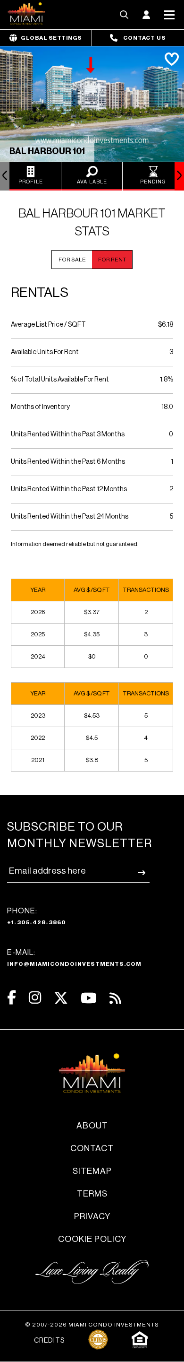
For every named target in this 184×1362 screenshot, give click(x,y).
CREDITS (49, 1340)
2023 (38, 715)
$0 (92, 656)
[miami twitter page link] (61, 998)
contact (92, 1148)
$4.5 (92, 738)
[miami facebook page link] (11, 997)
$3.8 (92, 760)
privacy (92, 1216)
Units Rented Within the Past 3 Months (68, 434)
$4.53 (92, 715)
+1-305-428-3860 (36, 922)
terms (92, 1193)
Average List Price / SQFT (48, 324)
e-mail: (74, 958)
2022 (38, 738)
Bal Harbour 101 (47, 151)
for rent (112, 259)
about (92, 1125)
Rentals (39, 292)
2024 (38, 656)
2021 (37, 760)
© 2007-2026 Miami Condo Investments (92, 1324)
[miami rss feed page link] (115, 997)
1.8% (166, 379)
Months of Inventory (40, 407)
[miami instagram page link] (35, 997)
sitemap (92, 1171)
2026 (38, 612)
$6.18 (165, 324)
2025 (38, 634)
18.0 (167, 407)
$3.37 (92, 612)
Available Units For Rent (45, 352)
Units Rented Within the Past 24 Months (69, 516)
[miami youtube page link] (89, 998)
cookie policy (92, 1239)
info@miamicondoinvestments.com (74, 964)
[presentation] (4, 176)
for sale (72, 259)
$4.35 (92, 634)
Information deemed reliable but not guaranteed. (75, 544)
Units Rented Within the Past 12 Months (69, 489)
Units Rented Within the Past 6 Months (68, 462)
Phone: (36, 916)
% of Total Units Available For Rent (60, 379)
